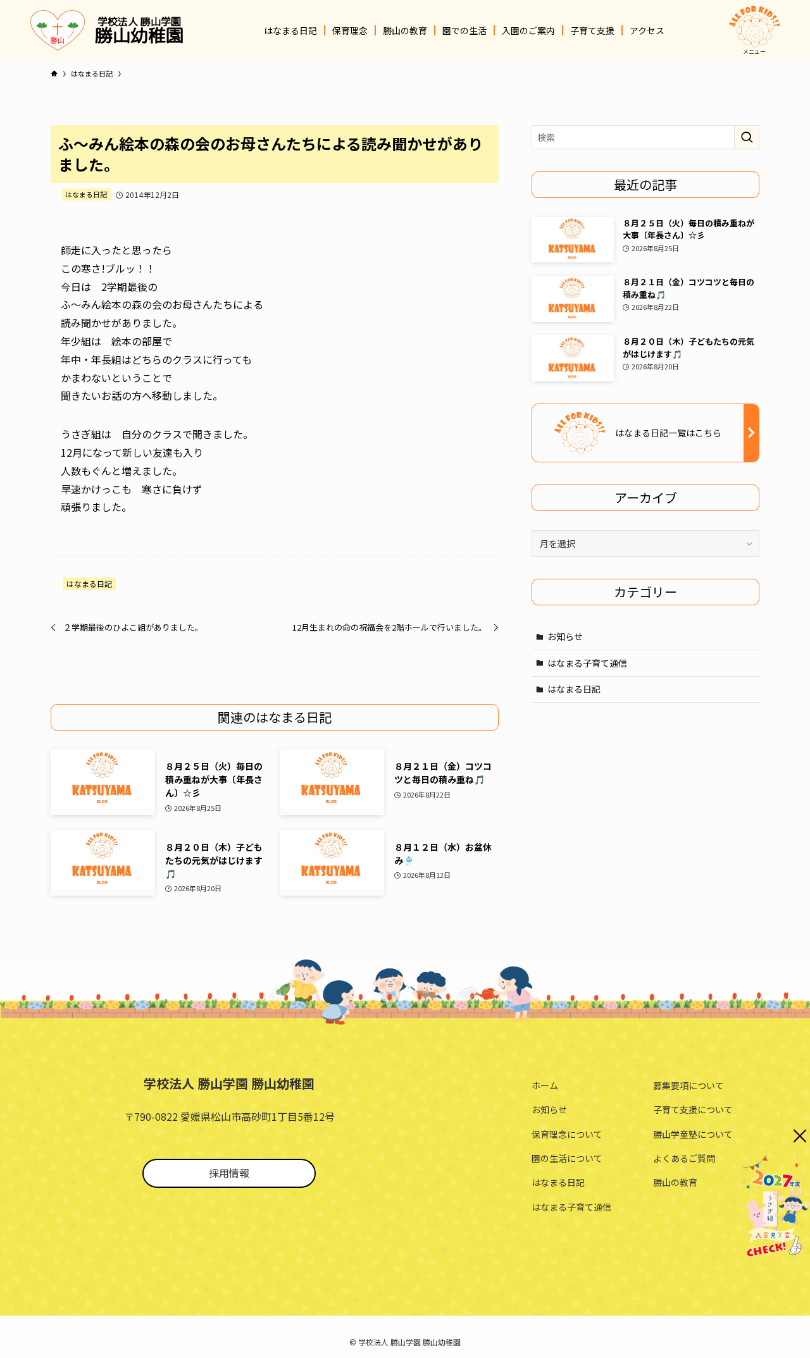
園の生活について (567, 1158)
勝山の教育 (675, 1182)
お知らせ (565, 636)
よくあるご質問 (684, 1158)
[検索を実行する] (746, 137)
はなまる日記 (86, 194)
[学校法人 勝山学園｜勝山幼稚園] (57, 30)
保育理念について (567, 1134)
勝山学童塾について (693, 1134)
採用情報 (229, 1172)
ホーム (545, 1085)
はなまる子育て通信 (587, 663)
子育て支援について (693, 1109)
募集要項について (688, 1085)
